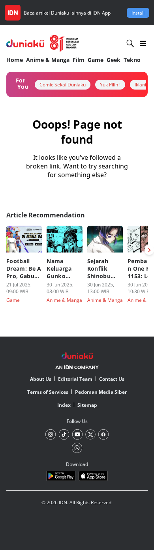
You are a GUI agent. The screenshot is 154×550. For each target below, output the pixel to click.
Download (77, 464)
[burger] (143, 43)
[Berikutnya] (149, 250)
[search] (130, 43)
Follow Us (77, 421)
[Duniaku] (42, 43)
